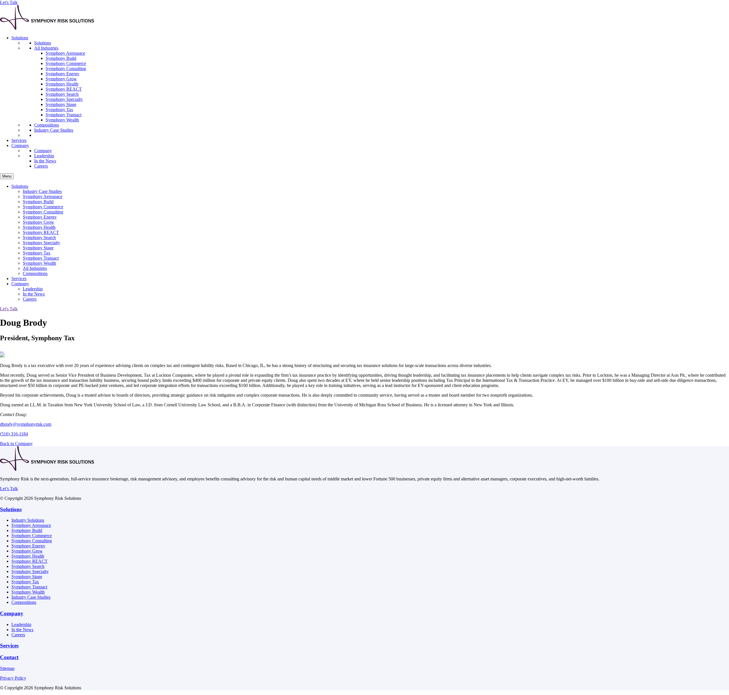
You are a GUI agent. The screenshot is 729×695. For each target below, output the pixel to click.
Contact (9, 657)
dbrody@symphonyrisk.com (25, 424)
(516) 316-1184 (14, 433)
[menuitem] (370, 86)
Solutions (11, 509)
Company (11, 613)
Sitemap (7, 668)
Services (9, 646)
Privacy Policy (13, 678)
